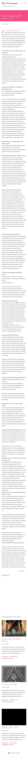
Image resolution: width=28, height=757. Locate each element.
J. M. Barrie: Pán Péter (9, 684)
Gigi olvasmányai (10, 3)
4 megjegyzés (13, 743)
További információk (8, 658)
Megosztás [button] (21, 570)
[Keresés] (22, 2)
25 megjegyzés (13, 699)
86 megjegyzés (13, 656)
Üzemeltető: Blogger (15, 753)
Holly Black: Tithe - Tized (10, 727)
